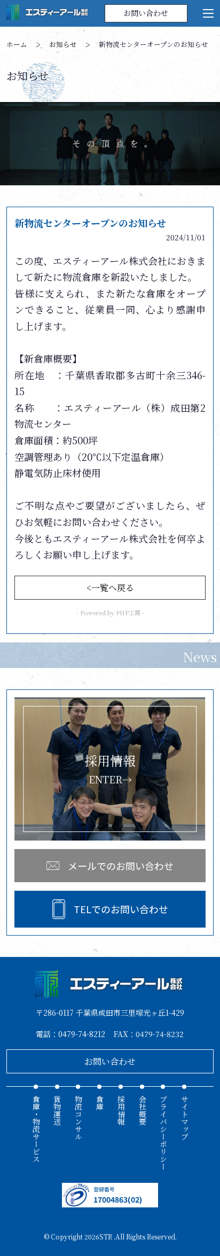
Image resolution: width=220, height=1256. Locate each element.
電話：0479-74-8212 (70, 1034)
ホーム (16, 44)
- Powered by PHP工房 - (110, 612)
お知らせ (63, 44)
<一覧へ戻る (110, 588)
